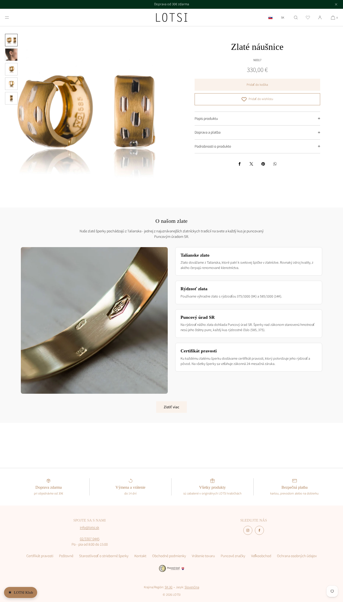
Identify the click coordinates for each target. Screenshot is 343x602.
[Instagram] (247, 530)
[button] (296, 17)
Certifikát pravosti (39, 555)
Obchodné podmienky (169, 555)
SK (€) (169, 587)
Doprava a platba (207, 132)
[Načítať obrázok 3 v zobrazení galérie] (11, 69)
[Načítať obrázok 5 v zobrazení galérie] (11, 98)
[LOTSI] (171, 17)
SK (282, 17)
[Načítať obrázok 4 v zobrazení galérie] (11, 83)
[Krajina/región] (270, 17)
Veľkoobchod (261, 555)
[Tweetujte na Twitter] (251, 163)
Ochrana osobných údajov (297, 555)
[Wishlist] (308, 17)
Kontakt (140, 555)
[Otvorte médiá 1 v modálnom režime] (86, 111)
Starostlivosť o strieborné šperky (104, 555)
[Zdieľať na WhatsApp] (274, 163)
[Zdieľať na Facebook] (239, 163)
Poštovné (66, 555)
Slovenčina (192, 587)
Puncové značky (233, 555)
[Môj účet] (319, 17)
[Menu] (11, 17)
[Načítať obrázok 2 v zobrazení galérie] (11, 54)
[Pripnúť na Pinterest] (263, 163)
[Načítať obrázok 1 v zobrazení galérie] (11, 40)
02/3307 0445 (89, 538)
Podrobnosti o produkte (213, 146)
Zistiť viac (171, 407)
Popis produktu (206, 118)
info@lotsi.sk (89, 527)
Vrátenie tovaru (203, 555)
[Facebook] (259, 530)
